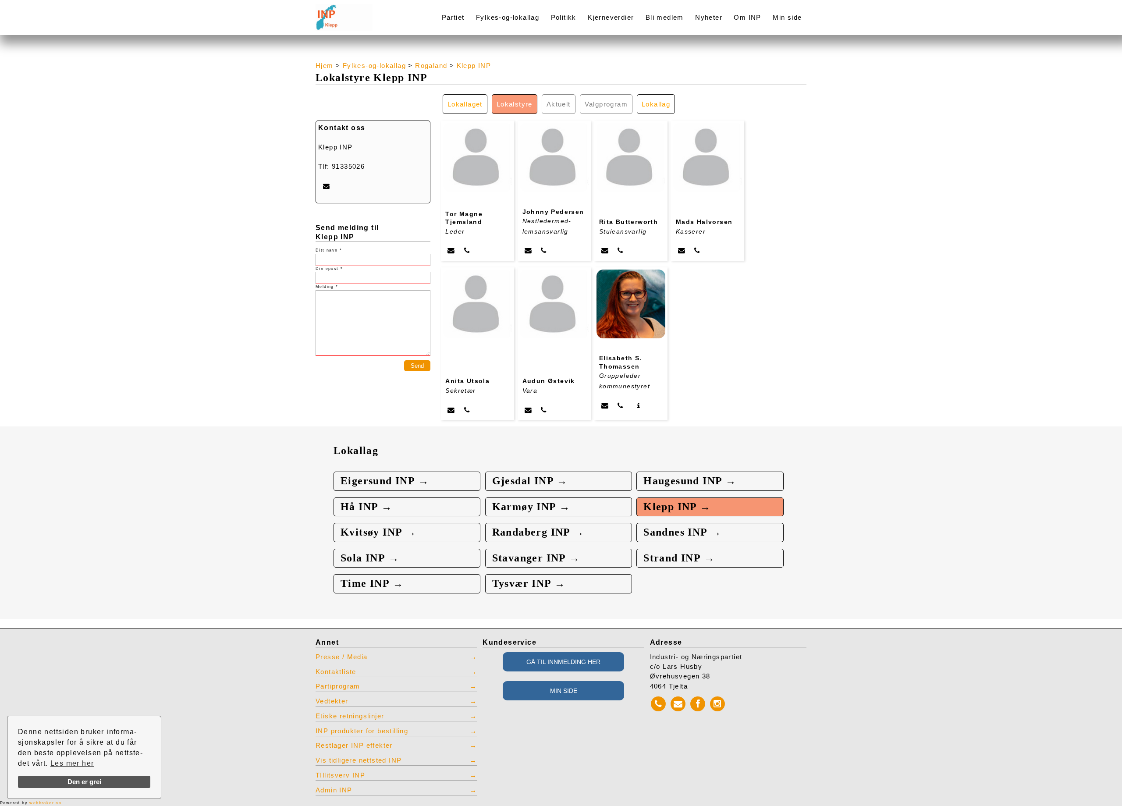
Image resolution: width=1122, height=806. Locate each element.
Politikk (563, 17)
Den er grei (84, 781)
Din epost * (329, 268)
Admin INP (334, 790)
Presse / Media (342, 656)
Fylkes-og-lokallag (507, 17)
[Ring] (467, 250)
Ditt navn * (329, 250)
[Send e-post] (451, 250)
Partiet (453, 17)
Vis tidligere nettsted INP (358, 760)
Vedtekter (332, 701)
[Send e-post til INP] (326, 186)
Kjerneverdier (611, 17)
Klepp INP (474, 65)
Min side (787, 17)
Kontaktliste (336, 671)
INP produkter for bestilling (362, 731)
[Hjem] (365, 12)
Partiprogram (338, 686)
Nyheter (708, 17)
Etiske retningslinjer (350, 716)
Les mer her (72, 763)
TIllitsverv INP (340, 775)
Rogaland (431, 65)
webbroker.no (45, 803)
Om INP (747, 17)
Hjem (325, 65)
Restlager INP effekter (354, 745)
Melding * (327, 286)
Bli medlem (665, 17)
